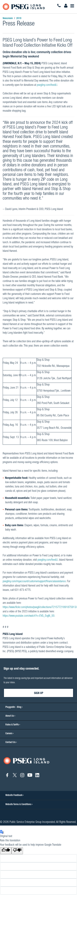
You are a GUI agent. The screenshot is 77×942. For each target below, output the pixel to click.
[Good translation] (5, 850)
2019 (18, 18)
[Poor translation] (17, 850)
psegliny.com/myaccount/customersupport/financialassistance (34, 581)
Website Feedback (14, 795)
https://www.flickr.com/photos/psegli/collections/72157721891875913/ (40, 607)
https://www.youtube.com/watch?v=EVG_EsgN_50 (28, 616)
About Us (9, 716)
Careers (8, 733)
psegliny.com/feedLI (47, 85)
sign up (38, 693)
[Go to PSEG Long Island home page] (26, 760)
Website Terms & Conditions (18, 804)
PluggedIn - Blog (13, 707)
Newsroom (8, 18)
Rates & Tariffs (12, 725)
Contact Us (10, 742)
